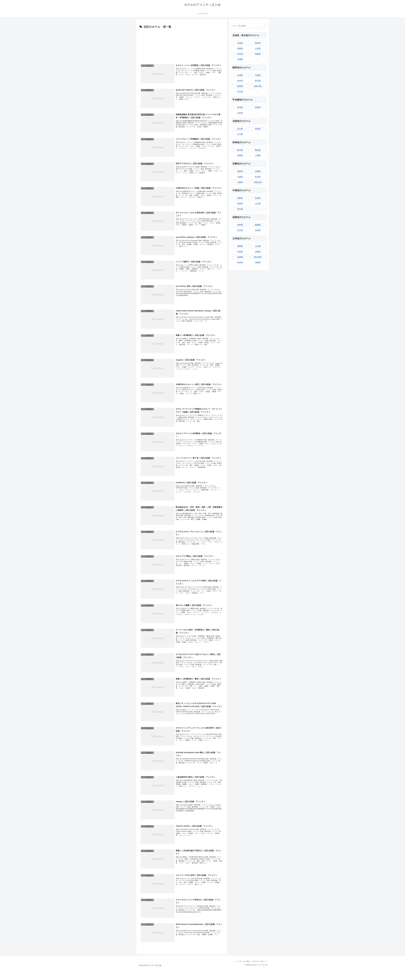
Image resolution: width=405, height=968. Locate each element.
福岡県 (240, 246)
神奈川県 (258, 86)
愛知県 (258, 150)
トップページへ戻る (243, 961)
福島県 (258, 54)
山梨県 (240, 113)
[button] (264, 26)
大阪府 (240, 182)
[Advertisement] (181, 45)
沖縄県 (258, 262)
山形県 (258, 48)
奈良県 (258, 177)
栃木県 (240, 81)
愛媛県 (258, 225)
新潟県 (240, 107)
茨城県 (240, 75)
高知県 (258, 230)
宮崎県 (258, 252)
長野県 (258, 107)
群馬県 (240, 86)
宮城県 (240, 59)
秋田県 (258, 43)
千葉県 (258, 75)
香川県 (240, 230)
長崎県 (240, 257)
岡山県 (240, 209)
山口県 (258, 203)
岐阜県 (240, 150)
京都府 (240, 177)
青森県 (240, 48)
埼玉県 (240, 91)
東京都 (258, 81)
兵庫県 (258, 171)
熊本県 (240, 262)
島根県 (240, 203)
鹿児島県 (258, 257)
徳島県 (240, 225)
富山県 (240, 129)
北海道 (240, 43)
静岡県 (240, 155)
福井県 (258, 129)
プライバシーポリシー (259, 961)
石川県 (240, 134)
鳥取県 (240, 198)
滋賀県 (240, 171)
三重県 (258, 155)
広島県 (258, 198)
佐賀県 (240, 252)
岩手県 (240, 54)
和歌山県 (258, 182)
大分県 (258, 246)
